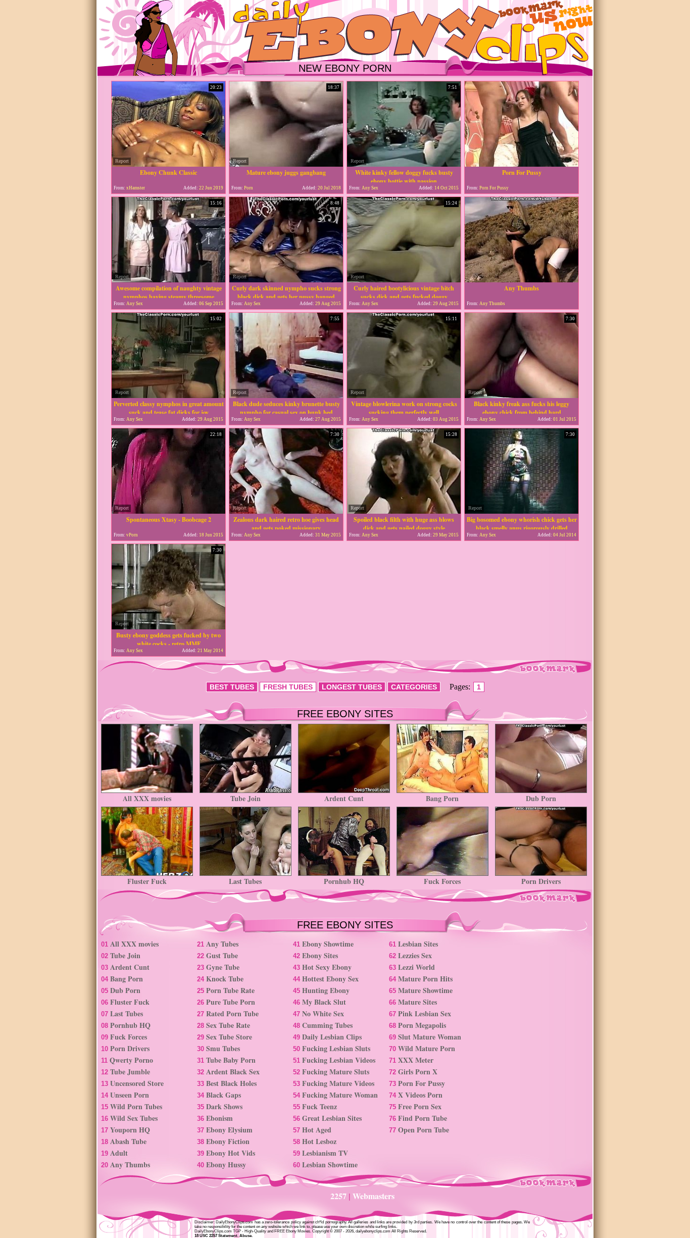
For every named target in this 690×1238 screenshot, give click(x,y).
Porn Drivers (541, 881)
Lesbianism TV (325, 1153)
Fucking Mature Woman (340, 1095)
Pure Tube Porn (230, 1002)
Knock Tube (224, 978)
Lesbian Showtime (330, 1164)
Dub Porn (541, 798)
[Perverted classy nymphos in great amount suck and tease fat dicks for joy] (168, 395)
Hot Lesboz (319, 1141)
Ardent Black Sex (233, 1071)
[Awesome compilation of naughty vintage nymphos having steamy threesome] (168, 279)
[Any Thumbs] (521, 279)
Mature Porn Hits (425, 978)
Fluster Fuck (147, 881)
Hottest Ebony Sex (330, 978)
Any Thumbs (130, 1164)
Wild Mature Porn (426, 1048)
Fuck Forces (442, 881)
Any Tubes (222, 943)
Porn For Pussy (421, 1083)
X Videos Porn (420, 1095)
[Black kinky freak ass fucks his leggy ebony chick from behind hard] (521, 395)
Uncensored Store (137, 1083)
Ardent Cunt (344, 798)
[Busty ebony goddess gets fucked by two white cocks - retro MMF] (168, 626)
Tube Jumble (130, 1071)
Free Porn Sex (419, 1106)
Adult (119, 1153)
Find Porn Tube (422, 1118)
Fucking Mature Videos (338, 1083)
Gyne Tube (222, 967)
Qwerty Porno (131, 1060)
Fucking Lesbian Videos (338, 1060)
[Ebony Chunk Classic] (168, 164)
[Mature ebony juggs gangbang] (286, 164)
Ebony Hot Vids (230, 1153)
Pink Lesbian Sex (424, 1013)
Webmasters (374, 1196)
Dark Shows (224, 1106)
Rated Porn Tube (232, 1013)
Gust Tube (222, 955)
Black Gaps (223, 1095)
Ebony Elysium (229, 1129)
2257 (338, 1196)
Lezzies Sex (415, 955)
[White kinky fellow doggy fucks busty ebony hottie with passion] (404, 164)
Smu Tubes (223, 1048)
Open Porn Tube (423, 1129)
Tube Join (245, 798)
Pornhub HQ (344, 881)
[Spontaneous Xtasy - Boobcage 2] (168, 511)
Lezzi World (416, 967)
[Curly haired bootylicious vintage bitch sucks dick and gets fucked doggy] (404, 279)
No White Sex (323, 1013)
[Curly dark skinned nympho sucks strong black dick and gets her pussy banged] (286, 279)
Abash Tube (128, 1141)
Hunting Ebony (326, 990)
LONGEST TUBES (352, 687)
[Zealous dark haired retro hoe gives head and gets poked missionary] (286, 511)
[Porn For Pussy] (521, 164)
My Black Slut (324, 1002)
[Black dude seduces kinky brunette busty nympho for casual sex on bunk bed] (286, 395)
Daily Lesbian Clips (332, 1036)
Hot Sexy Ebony (327, 967)
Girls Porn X (417, 1071)
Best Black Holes (231, 1083)
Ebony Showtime (328, 943)
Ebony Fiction (228, 1141)
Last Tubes (245, 881)
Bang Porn (442, 798)
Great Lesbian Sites (332, 1118)
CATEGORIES (414, 687)
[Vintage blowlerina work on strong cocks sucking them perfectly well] (404, 395)
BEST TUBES (232, 687)
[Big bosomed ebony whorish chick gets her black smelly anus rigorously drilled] (521, 511)
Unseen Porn (129, 1095)
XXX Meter (415, 1060)
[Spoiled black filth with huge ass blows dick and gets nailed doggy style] (404, 511)
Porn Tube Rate (230, 990)
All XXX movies (147, 798)
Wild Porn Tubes (136, 1106)
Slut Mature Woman (429, 1036)
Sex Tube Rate (228, 1025)
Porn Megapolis (422, 1025)
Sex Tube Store (229, 1036)
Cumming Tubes (327, 1025)
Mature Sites (417, 1002)
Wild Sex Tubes (134, 1118)
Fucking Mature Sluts (335, 1071)
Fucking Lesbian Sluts (336, 1048)
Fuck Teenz (319, 1106)
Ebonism (219, 1118)
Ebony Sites (320, 955)
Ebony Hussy (226, 1164)
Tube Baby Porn (231, 1060)
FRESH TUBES (288, 687)
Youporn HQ (130, 1129)
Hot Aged (316, 1129)
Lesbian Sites (418, 943)
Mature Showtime (425, 990)
